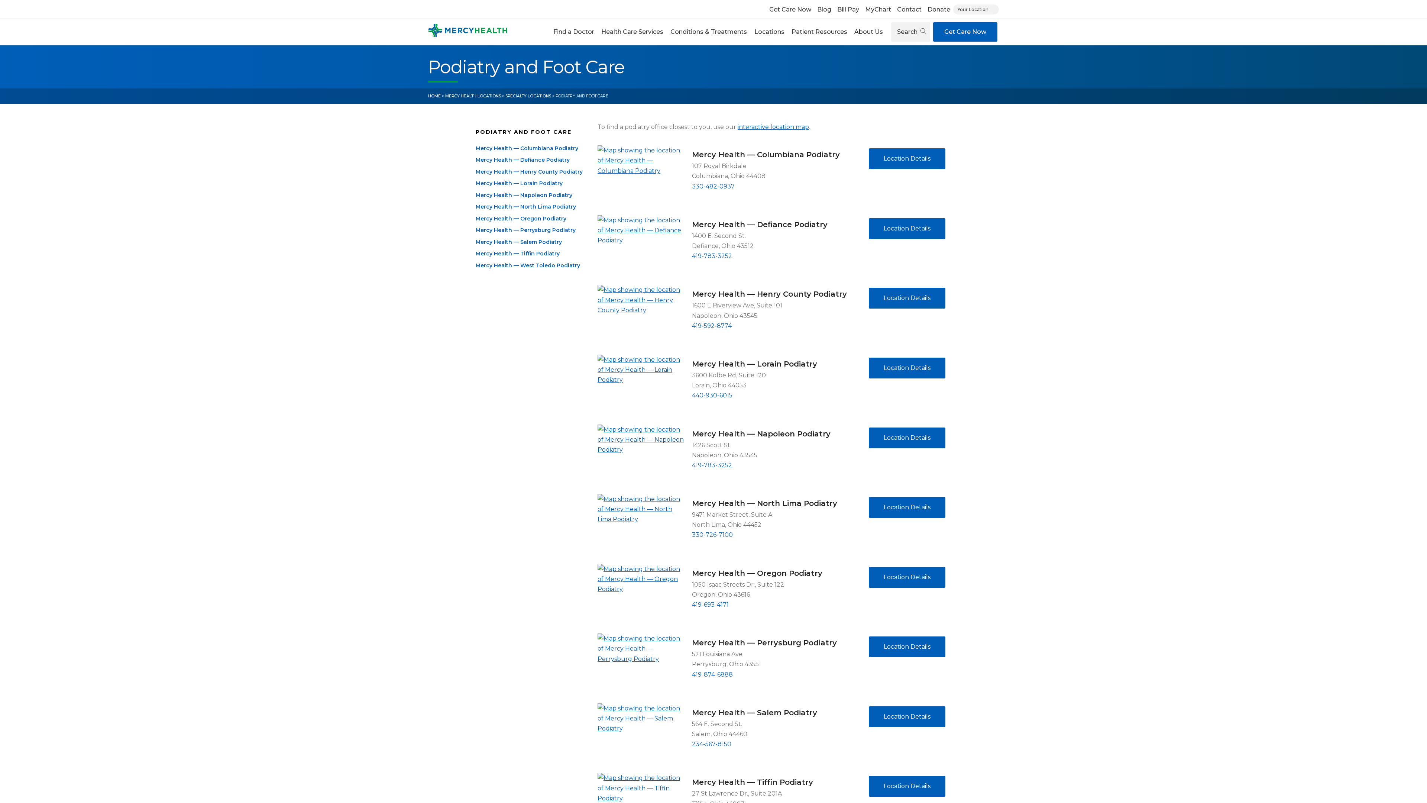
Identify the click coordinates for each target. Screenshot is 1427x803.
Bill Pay (848, 9)
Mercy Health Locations (473, 96)
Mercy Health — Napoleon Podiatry (524, 195)
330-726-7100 (712, 534)
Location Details (907, 158)
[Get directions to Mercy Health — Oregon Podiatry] (642, 593)
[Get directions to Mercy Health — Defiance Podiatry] (642, 244)
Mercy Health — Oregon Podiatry (521, 218)
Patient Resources (819, 31)
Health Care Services (632, 31)
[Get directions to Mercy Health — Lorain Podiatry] (642, 384)
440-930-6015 (712, 395)
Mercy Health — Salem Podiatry (519, 242)
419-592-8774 (712, 325)
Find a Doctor (573, 31)
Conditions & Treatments (708, 31)
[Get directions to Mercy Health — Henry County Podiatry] (642, 314)
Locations (769, 31)
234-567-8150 (711, 744)
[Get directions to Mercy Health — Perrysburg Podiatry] (642, 662)
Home (434, 96)
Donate (939, 9)
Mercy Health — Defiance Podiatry (523, 160)
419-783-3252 (712, 255)
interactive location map (773, 126)
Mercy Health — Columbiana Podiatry (527, 148)
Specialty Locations (528, 96)
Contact (909, 9)
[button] (574, 32)
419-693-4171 (710, 604)
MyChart (878, 9)
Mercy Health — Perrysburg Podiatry (526, 230)
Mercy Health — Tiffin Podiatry (518, 253)
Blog (824, 9)
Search (908, 31)
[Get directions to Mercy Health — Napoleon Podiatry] (642, 454)
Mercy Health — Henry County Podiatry (529, 171)
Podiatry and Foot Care (524, 132)
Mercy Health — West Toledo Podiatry (528, 265)
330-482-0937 (713, 186)
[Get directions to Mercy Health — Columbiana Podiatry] (642, 174)
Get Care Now (790, 9)
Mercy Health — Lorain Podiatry (519, 183)
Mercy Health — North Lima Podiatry (526, 206)
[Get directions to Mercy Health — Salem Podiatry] (642, 732)
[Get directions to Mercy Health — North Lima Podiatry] (642, 523)
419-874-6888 (712, 674)
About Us (868, 31)
